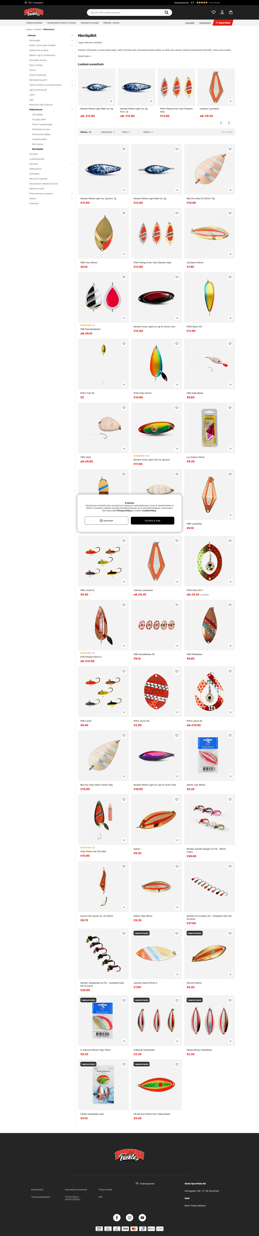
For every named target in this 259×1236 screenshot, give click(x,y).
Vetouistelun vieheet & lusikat (43, 183)
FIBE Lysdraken (194, 523)
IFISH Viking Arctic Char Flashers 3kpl (176, 110)
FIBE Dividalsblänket (90, 329)
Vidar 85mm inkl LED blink (93, 851)
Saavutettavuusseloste (76, 1189)
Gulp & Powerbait (37, 75)
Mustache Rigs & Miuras (41, 104)
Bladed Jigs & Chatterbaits (42, 55)
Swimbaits (34, 173)
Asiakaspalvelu (181, 2)
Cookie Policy (149, 510)
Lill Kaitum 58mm (195, 262)
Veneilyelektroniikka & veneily (61, 22)
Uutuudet (189, 22)
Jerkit (32, 94)
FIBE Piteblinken (194, 654)
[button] (212, 2)
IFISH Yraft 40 (87, 393)
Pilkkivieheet (48, 29)
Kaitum (137, 849)
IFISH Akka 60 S (195, 590)
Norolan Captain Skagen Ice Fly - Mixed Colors (206, 850)
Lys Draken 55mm (196, 457)
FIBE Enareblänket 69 (144, 654)
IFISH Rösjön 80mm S (91, 656)
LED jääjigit (37, 114)
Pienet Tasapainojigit (42, 124)
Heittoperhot (35, 169)
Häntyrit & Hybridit (38, 178)
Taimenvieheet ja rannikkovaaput (45, 85)
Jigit (31, 99)
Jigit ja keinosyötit (38, 89)
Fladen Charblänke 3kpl (92, 1114)
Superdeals (224, 22)
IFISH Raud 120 (194, 326)
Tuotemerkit (205, 22)
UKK (100, 1197)
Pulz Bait (33, 154)
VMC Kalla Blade (195, 393)
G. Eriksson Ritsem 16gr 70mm (95, 1050)
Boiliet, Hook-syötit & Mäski (42, 45)
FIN (35, 2)
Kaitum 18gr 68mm (143, 916)
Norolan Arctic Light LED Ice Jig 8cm (152, 459)
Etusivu (29, 29)
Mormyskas (37, 144)
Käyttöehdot (37, 1189)
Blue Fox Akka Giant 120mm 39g (96, 784)
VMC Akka (85, 457)
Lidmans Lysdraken (209, 108)
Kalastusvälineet (34, 22)
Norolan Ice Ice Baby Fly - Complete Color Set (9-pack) (209, 917)
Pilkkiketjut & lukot (41, 129)
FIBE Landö (85, 721)
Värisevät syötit (36, 188)
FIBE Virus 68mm (88, 262)
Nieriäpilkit (37, 149)
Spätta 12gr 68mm (196, 784)
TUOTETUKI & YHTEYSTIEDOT (72, 1198)
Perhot (32, 70)
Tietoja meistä (105, 1189)
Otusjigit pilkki (39, 119)
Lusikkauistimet (36, 159)
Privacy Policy (124, 510)
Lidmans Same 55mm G (145, 983)
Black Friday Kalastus (195, 1205)
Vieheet (38, 29)
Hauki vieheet (36, 65)
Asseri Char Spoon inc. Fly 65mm (96, 916)
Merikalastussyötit (38, 80)
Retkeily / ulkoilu (111, 22)
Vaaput (32, 198)
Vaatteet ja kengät (90, 22)
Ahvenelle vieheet (37, 60)
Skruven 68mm (194, 983)
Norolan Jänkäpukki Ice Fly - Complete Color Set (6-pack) (102, 984)
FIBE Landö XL (87, 590)
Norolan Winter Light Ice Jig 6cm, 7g (133, 110)
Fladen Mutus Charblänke (199, 1050)
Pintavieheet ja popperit (41, 193)
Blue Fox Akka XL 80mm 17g (201, 198)
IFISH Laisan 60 (194, 721)
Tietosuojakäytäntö (40, 1197)
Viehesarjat (34, 40)
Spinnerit (33, 164)
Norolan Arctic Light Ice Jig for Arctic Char (154, 326)
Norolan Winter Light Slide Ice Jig (96, 108)
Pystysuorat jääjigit (41, 134)
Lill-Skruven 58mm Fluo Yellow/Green (152, 1114)
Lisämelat (34, 203)
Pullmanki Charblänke (144, 1050)
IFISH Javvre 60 (141, 721)
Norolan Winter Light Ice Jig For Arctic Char (155, 784)
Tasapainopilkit (39, 139)
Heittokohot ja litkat (38, 50)
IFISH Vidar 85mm (143, 393)
